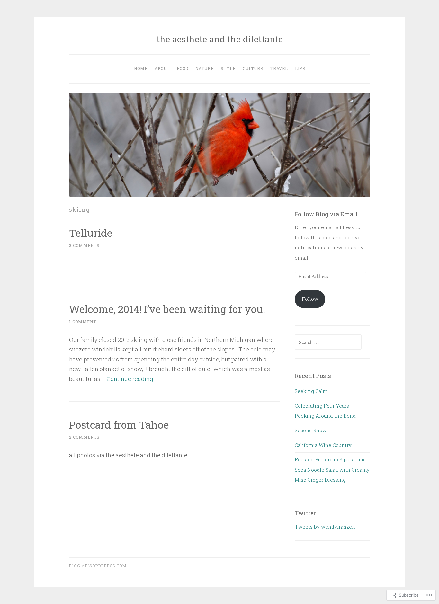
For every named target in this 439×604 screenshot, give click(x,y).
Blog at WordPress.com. (98, 565)
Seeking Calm (311, 391)
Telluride (90, 233)
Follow (310, 299)
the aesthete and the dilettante (220, 39)
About (162, 68)
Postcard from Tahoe (119, 424)
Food (182, 68)
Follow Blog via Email (326, 214)
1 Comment (82, 321)
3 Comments (84, 245)
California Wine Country (323, 445)
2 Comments (84, 437)
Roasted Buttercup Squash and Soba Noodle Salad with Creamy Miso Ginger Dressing (332, 469)
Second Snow (311, 430)
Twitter (305, 513)
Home (141, 68)
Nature (204, 68)
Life (300, 68)
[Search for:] (328, 342)
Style (228, 68)
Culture (253, 68)
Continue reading (130, 379)
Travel (279, 68)
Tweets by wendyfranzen (325, 526)
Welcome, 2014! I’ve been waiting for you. (167, 309)
